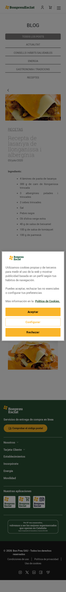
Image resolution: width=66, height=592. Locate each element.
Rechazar (32, 332)
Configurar (33, 322)
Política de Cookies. (47, 301)
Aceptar (33, 312)
